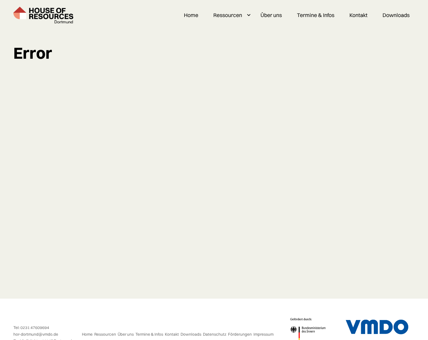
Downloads (396, 15)
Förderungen (240, 334)
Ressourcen (227, 15)
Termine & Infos (315, 15)
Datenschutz (214, 334)
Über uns (271, 15)
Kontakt (358, 15)
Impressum (263, 334)
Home (191, 15)
